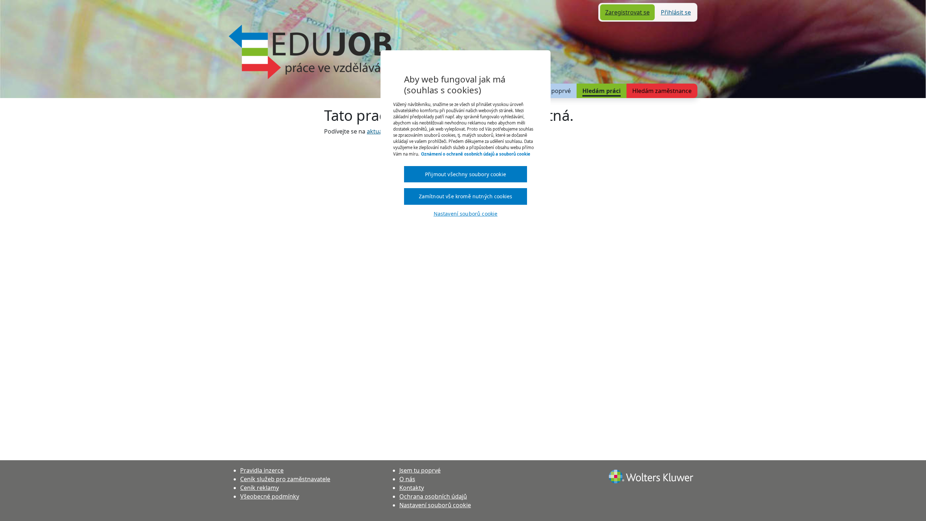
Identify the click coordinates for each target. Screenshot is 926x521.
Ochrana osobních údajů (433, 496)
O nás (407, 479)
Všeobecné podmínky (269, 496)
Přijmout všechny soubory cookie (465, 174)
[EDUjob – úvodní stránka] (310, 52)
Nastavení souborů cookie (435, 505)
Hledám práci (601, 91)
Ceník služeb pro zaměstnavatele (285, 479)
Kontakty (411, 488)
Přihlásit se (676, 12)
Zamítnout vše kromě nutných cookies (466, 196)
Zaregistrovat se (627, 12)
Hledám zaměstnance (662, 91)
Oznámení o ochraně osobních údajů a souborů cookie (475, 154)
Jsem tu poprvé (550, 91)
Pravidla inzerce (262, 470)
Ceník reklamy (259, 488)
